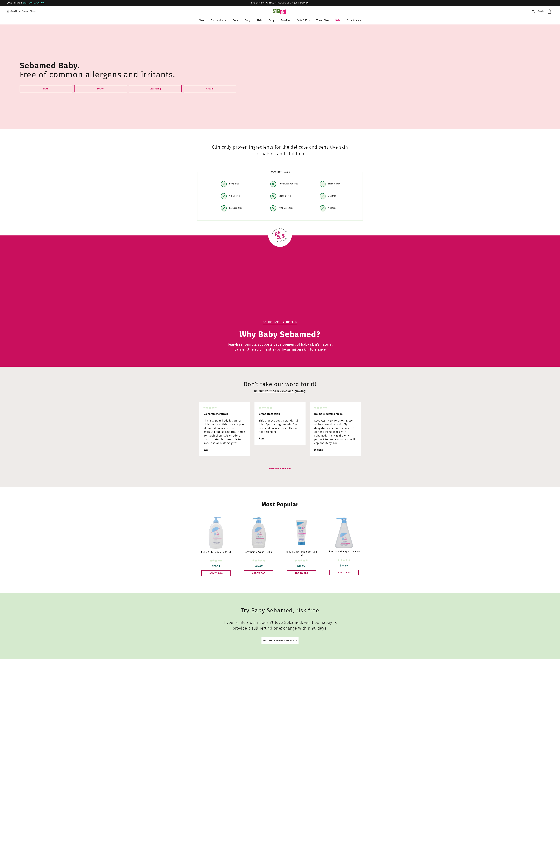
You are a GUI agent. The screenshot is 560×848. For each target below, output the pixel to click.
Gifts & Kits (303, 20)
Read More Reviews (280, 468)
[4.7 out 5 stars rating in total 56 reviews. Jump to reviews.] (301, 560)
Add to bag (216, 573)
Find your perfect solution (280, 640)
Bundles (285, 20)
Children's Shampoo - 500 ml (344, 551)
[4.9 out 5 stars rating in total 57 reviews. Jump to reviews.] (216, 560)
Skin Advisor (354, 20)
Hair (259, 20)
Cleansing (155, 89)
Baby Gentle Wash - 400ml (258, 552)
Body (247, 20)
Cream (210, 89)
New (201, 20)
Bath (46, 89)
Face (235, 20)
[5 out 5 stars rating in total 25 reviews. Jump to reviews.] (344, 560)
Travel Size (322, 20)
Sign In (541, 11)
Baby (271, 20)
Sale (337, 20)
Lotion (100, 89)
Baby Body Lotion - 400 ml (216, 552)
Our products (218, 20)
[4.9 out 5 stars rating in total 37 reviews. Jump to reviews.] (258, 560)
